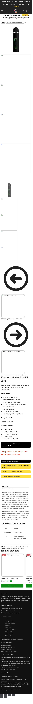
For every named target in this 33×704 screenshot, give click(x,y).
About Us (7, 625)
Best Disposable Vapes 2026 (8, 651)
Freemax (22, 548)
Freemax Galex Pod (7, 421)
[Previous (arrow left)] (1, 697)
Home (3, 22)
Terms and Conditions (10, 629)
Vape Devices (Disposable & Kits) (15, 22)
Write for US (8, 636)
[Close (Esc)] (13, 695)
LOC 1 (18, 471)
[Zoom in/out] (1, 695)
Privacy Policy (8, 631)
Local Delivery (8, 633)
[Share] (9, 695)
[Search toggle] (24, 11)
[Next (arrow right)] (5, 697)
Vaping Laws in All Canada (8, 647)
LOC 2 (21, 471)
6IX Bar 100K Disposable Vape (10, 578)
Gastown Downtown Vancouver (10, 613)
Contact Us (8, 627)
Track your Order (9, 621)
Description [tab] (5, 486)
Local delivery (16, 657)
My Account (8, 619)
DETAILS (16, 6)
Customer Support (10, 623)
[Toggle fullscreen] (5, 695)
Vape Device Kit (24, 546)
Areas (2, 659)
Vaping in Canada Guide (7, 649)
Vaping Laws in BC (6, 645)
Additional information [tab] (8, 488)
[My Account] (26, 11)
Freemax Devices (16, 546)
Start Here (25, 15)
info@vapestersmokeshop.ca (15, 639)
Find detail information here (8, 669)
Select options (12, 586)
